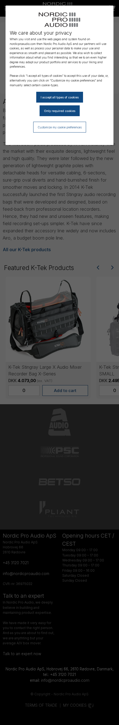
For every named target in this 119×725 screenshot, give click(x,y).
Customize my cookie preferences (60, 127)
